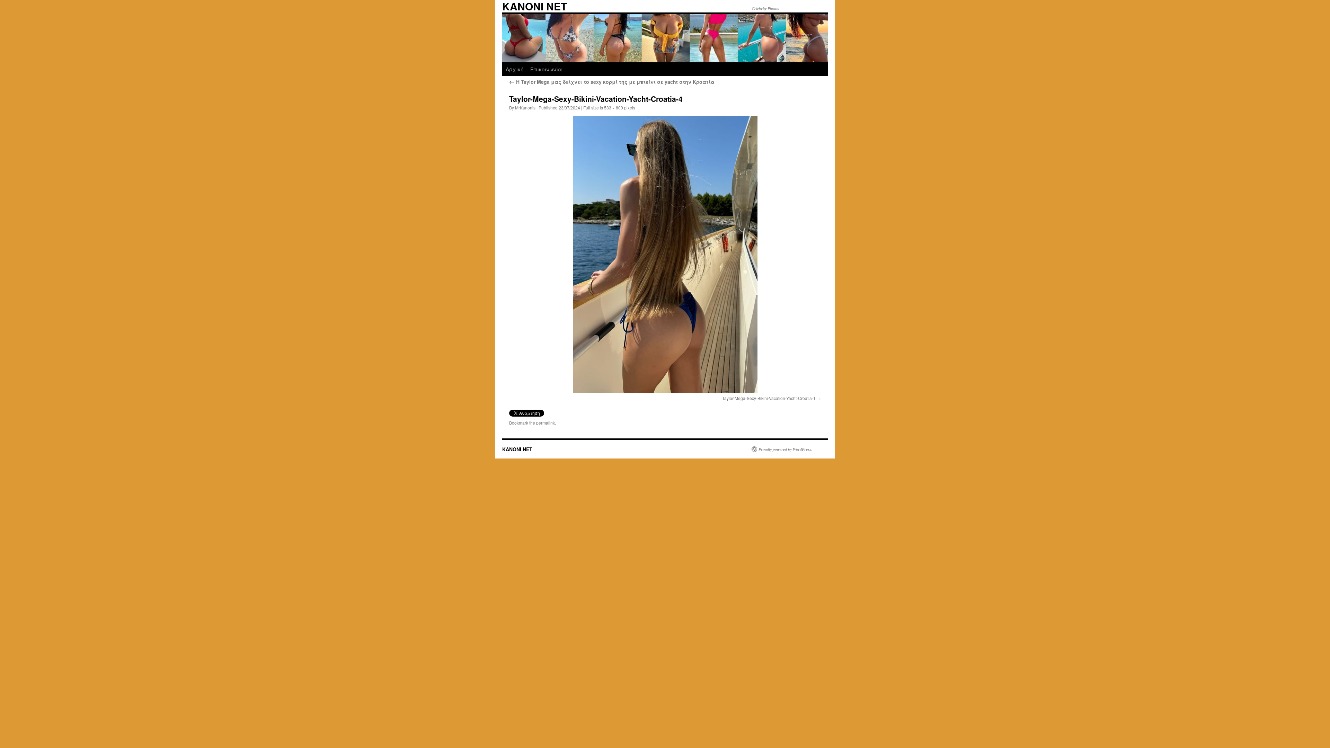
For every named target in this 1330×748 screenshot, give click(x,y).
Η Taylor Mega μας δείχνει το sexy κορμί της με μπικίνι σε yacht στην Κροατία (612, 81)
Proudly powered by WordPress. (785, 449)
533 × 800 (613, 107)
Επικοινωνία (546, 69)
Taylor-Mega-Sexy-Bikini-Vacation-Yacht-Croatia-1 (769, 398)
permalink (545, 423)
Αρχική (514, 69)
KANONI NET (517, 449)
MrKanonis (525, 107)
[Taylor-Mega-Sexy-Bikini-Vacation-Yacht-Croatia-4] (665, 254)
